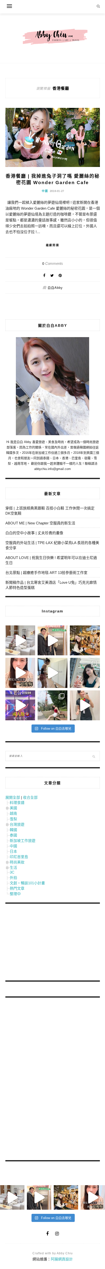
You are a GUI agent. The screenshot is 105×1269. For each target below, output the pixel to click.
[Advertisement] (42, 943)
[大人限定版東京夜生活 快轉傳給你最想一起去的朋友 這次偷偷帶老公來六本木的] (20, 705)
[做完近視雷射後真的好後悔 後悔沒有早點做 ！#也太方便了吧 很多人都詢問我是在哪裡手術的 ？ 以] (20, 673)
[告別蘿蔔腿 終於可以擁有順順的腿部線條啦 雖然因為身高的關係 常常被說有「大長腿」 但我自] (52, 705)
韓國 (13, 830)
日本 (13, 851)
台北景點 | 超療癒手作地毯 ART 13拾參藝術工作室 (46, 573)
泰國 (13, 835)
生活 (13, 867)
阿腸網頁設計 (62, 1259)
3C (12, 872)
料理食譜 (17, 802)
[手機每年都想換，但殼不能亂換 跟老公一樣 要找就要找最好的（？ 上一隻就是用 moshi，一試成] (85, 673)
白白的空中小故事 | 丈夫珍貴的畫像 (34, 533)
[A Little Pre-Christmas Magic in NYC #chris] (85, 640)
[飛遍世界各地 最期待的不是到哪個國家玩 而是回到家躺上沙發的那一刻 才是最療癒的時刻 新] (20, 640)
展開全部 (12, 797)
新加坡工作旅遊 (22, 840)
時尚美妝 (17, 862)
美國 (13, 808)
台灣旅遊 (17, 824)
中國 (45, 191)
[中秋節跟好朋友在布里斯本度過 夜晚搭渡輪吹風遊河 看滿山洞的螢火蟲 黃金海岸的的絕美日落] (85, 705)
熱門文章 (17, 888)
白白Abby (55, 288)
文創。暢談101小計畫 (27, 883)
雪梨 (13, 819)
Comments (52, 263)
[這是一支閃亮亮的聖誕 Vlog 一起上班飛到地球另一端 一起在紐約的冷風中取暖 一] (52, 640)
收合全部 (30, 797)
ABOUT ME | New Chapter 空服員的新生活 (40, 523)
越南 (13, 813)
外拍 (13, 878)
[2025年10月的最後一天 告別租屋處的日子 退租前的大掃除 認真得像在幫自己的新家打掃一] (52, 673)
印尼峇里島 (19, 857)
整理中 (15, 894)
